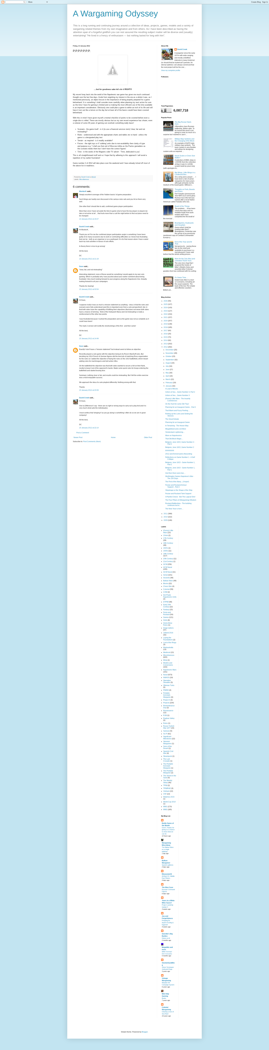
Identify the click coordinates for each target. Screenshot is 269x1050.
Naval (165, 675)
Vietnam (166, 791)
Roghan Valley (168, 718)
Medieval (166, 652)
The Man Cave (167, 887)
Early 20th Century (167, 606)
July (167, 366)
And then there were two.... (175, 473)
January (169, 386)
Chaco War (167, 586)
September (170, 360)
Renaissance (168, 711)
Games (166, 617)
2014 (166, 340)
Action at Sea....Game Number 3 (177, 395)
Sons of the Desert (167, 747)
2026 (166, 301)
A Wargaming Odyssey (115, 13)
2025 (166, 304)
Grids (165, 620)
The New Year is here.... (174, 509)
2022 (166, 314)
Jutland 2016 (168, 633)
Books (164, 998)
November (170, 353)
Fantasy (166, 610)
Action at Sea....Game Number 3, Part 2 (180, 392)
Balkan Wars (168, 581)
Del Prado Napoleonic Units (169, 596)
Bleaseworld (167, 874)
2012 (166, 347)
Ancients (166, 578)
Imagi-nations (168, 628)
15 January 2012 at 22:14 (89, 428)
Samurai (166, 731)
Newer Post (78, 437)
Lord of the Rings (169, 643)
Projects (166, 703)
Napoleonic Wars (169, 670)
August (168, 363)
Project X (166, 700)
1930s (165, 551)
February (169, 383)
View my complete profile (170, 70)
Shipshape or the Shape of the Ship (178, 490)
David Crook (84, 227)
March (168, 379)
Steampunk (167, 756)
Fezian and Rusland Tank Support (178, 494)
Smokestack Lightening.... (175, 432)
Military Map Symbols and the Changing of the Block (184, 140)
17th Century (168, 538)
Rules (165, 723)
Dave (81, 266)
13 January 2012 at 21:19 (89, 259)
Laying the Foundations (168, 639)
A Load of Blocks (171, 389)
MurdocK (82, 191)
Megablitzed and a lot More (175, 429)
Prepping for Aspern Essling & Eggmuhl (167, 923)
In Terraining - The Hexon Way (176, 426)
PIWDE (166, 690)
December (170, 350)
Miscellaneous (84, 179)
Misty (165, 660)
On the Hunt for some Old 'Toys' (177, 404)
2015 (166, 337)
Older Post (148, 437)
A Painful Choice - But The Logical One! (180, 497)
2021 (166, 317)
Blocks (165, 583)
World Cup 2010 (169, 802)
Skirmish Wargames (167, 742)
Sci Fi (165, 734)
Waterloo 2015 (168, 797)
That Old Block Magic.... (174, 439)
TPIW (165, 785)
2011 (166, 514)
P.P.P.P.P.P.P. (169, 451)
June (168, 370)
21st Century (168, 561)
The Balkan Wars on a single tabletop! (168, 849)
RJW (165, 715)
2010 (166, 517)
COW (165, 592)
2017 (166, 331)
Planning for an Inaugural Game (177, 422)
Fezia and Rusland (167, 613)
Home (113, 437)
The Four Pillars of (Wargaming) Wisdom (180, 500)
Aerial (165, 575)
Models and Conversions (168, 664)
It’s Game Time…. (181, 277)
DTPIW (166, 602)
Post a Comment (82, 433)
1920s (165, 548)
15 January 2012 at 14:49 (89, 339)
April (168, 376)
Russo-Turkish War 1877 (168, 727)
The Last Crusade (166, 760)
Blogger (145, 1032)
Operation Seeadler (167, 681)
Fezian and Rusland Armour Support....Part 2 (176, 486)
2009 (166, 520)
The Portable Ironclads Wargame (168, 766)
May (167, 373)
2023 (166, 311)
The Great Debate (172, 419)
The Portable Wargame (168, 772)
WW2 (165, 810)
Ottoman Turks (168, 685)
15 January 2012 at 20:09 (89, 390)
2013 (166, 344)
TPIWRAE (167, 788)
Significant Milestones (167, 738)
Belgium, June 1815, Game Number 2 (179, 447)
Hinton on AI (166, 938)
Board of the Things (182, 206)
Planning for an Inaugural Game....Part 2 (180, 407)
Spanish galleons (167, 865)
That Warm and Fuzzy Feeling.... (177, 410)
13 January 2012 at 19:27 (89, 219)
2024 (166, 308)
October (169, 356)
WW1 (165, 807)
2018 (166, 327)
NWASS (166, 677)
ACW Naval (167, 567)
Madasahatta (168, 647)
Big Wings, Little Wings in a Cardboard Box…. (185, 174)
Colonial (166, 589)
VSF (164, 794)
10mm (165, 535)
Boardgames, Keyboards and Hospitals (184, 224)
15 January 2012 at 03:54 (89, 289)
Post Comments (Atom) (92, 442)
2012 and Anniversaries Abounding (178, 454)
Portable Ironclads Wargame (167, 695)
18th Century (168, 543)
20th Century (168, 559)
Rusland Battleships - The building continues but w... (178, 504)
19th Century (168, 554)
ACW (165, 564)
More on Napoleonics (173, 435)
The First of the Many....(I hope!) (177, 482)
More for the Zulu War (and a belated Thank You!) (185, 260)
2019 (166, 324)
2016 (166, 334)
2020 (166, 321)
